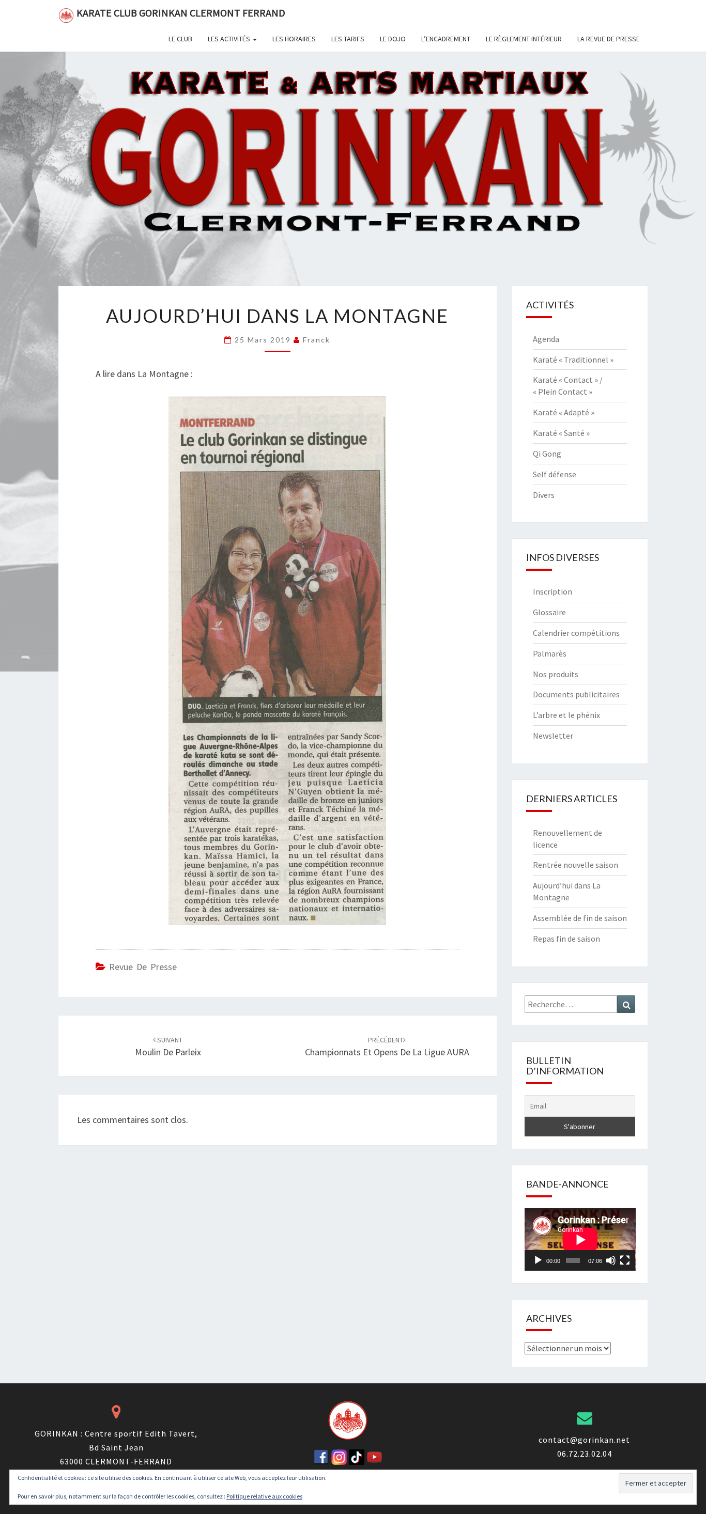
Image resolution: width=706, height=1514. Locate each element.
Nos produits (555, 674)
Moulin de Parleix (168, 1046)
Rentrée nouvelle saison (575, 865)
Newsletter (553, 735)
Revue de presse (143, 967)
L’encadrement (445, 38)
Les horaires (294, 38)
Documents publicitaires (576, 694)
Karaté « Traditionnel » (573, 359)
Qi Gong (547, 453)
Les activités (230, 38)
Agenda (546, 339)
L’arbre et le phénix (566, 715)
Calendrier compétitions (576, 633)
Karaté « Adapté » (563, 412)
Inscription (552, 591)
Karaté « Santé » (561, 433)
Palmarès (549, 653)
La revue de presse (608, 38)
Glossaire (549, 612)
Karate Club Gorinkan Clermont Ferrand (180, 12)
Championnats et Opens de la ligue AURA (387, 1046)
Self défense (554, 474)
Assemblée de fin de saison (580, 918)
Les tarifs (347, 38)
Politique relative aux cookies (264, 1496)
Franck (316, 339)
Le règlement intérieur (524, 38)
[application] (580, 1239)
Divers (544, 495)
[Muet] (611, 1260)
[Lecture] (538, 1260)
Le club (180, 38)
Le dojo (393, 38)
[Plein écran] (625, 1260)
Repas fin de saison (566, 938)
